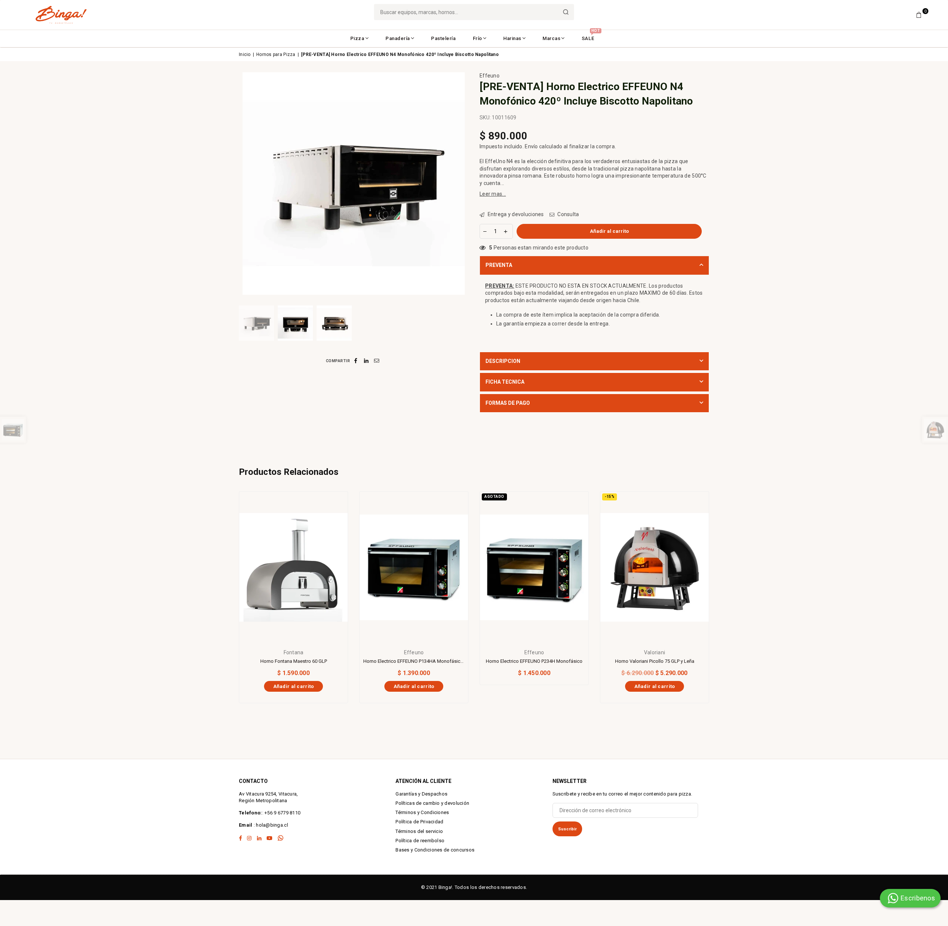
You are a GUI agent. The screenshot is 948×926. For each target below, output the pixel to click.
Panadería (397, 38)
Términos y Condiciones (422, 812)
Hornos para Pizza (276, 54)
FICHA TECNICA (504, 382)
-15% (609, 497)
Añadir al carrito (293, 685)
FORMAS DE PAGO (507, 403)
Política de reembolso (419, 840)
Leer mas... (493, 194)
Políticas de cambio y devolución (432, 803)
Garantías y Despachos (421, 794)
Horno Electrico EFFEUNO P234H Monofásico (534, 661)
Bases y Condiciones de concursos (434, 850)
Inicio (245, 54)
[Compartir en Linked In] (366, 360)
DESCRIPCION (502, 361)
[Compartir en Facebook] (356, 360)
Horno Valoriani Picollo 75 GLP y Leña (654, 661)
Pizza (357, 38)
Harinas (512, 38)
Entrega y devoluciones (515, 214)
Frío (477, 38)
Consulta (567, 214)
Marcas (551, 38)
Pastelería (443, 38)
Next (461, 183)
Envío (531, 146)
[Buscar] (566, 12)
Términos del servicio (419, 831)
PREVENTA (498, 265)
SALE (591, 35)
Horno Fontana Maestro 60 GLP (293, 661)
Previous (245, 183)
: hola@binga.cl (270, 825)
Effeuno (490, 76)
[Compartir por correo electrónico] (377, 360)
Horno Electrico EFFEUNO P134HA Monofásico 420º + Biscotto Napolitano (413, 661)
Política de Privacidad (419, 821)
